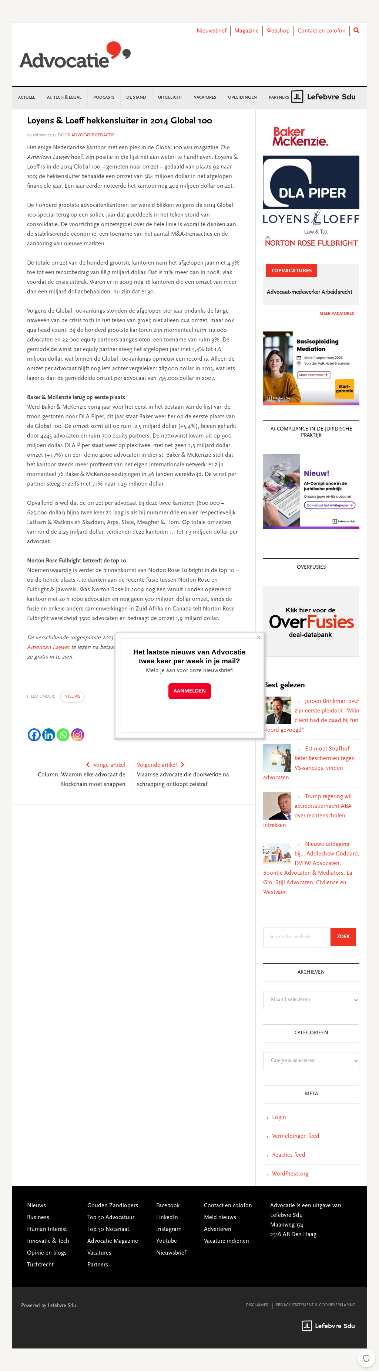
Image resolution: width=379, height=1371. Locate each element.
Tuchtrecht (40, 1265)
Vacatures (99, 1253)
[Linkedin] (48, 734)
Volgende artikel (157, 765)
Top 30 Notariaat (108, 1229)
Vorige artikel (109, 765)
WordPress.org (290, 1174)
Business (38, 1218)
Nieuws (72, 696)
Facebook (168, 1206)
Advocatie (75, 58)
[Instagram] (77, 734)
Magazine (246, 31)
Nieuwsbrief (212, 31)
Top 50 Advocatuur (110, 1218)
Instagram (169, 1229)
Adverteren (217, 1229)
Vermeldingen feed (295, 1136)
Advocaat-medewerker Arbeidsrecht (309, 292)
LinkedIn (167, 1218)
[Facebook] (34, 734)
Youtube (166, 1241)
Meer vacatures (336, 314)
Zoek (346, 937)
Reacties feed (288, 1155)
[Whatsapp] (63, 734)
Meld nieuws (220, 1218)
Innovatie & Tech (48, 1241)
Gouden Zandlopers (112, 1206)
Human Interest (47, 1229)
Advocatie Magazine (112, 1241)
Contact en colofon (322, 31)
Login (279, 1117)
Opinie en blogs (47, 1253)
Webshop (278, 31)
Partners (97, 1265)
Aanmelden (190, 691)
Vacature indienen (226, 1241)
